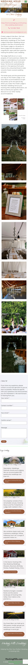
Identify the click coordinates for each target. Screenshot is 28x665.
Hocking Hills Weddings (16, 662)
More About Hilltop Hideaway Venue (12, 542)
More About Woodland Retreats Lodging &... (13, 511)
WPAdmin (16, 663)
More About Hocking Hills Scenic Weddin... (13, 481)
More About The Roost (10, 572)
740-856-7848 (15, 28)
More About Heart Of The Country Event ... (13, 634)
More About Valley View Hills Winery (12, 603)
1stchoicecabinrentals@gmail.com (15, 32)
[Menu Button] (25, 2)
